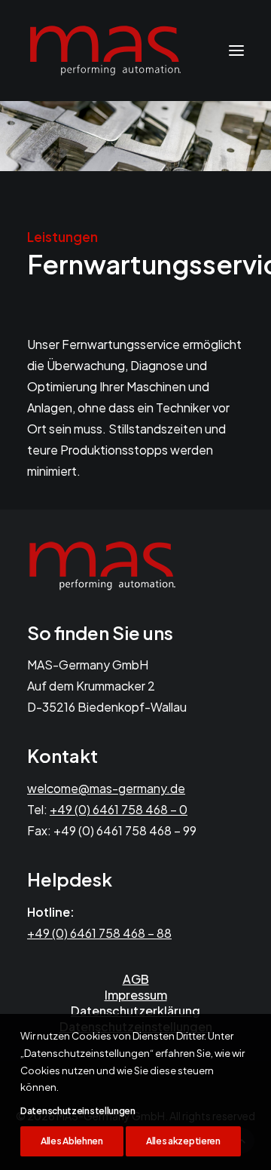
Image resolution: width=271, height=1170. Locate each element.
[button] (236, 50)
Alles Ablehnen (72, 1141)
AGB (136, 979)
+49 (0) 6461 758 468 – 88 (99, 933)
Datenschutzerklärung (135, 1010)
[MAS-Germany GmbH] (105, 50)
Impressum (136, 995)
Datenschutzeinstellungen (78, 1110)
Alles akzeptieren (183, 1141)
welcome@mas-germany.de (106, 788)
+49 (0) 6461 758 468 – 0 (118, 809)
